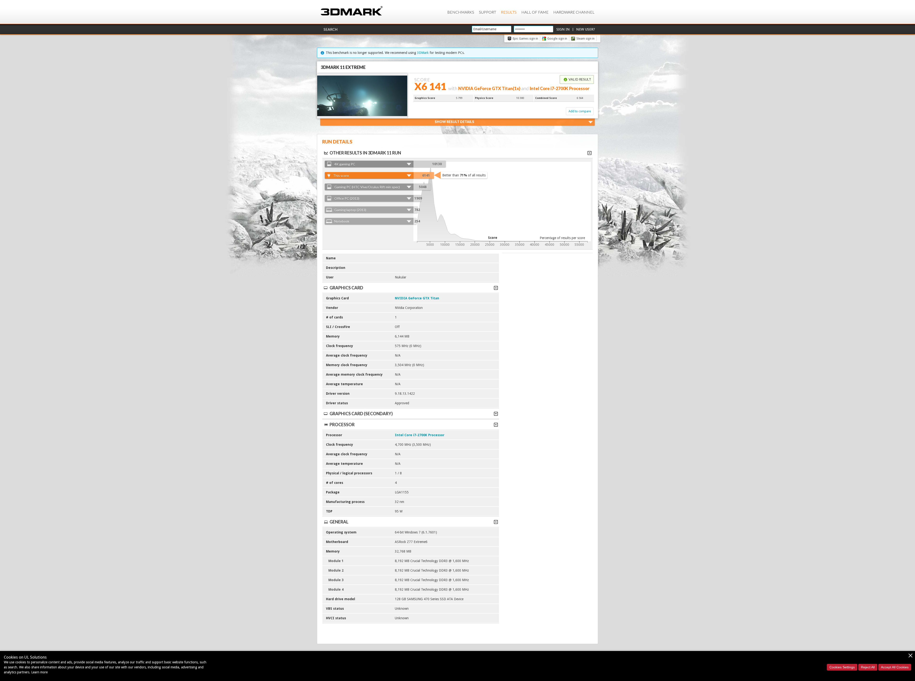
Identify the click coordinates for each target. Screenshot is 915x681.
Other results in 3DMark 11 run (365, 153)
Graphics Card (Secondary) (361, 413)
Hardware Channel (574, 12)
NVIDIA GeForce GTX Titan (417, 298)
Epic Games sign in (525, 38)
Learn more (39, 672)
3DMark (423, 53)
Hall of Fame (535, 12)
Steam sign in (585, 38)
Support (487, 12)
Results (509, 12)
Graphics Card (346, 288)
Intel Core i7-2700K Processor (419, 435)
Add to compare (580, 111)
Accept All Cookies (895, 667)
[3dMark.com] (351, 11)
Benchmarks (460, 12)
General (339, 522)
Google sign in (557, 38)
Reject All (868, 667)
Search (330, 29)
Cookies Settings (842, 667)
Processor (342, 424)
